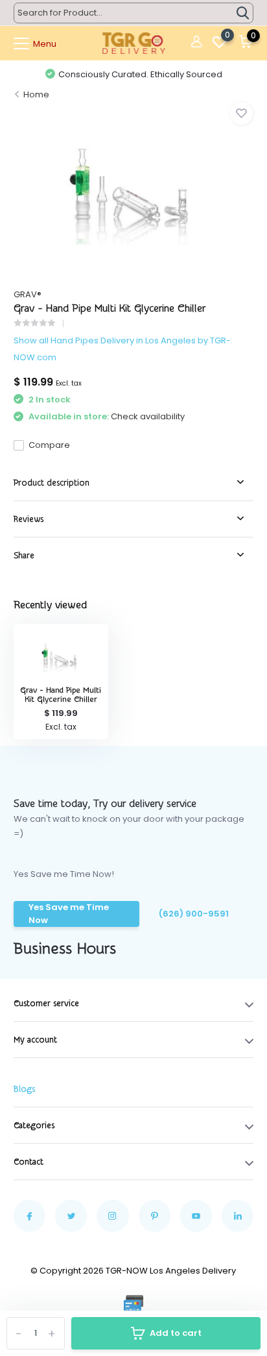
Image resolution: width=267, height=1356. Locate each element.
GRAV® (27, 294)
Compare (49, 445)
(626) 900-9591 (194, 913)
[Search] (243, 12)
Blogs (24, 1089)
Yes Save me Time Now (69, 913)
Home (36, 94)
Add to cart (176, 1333)
